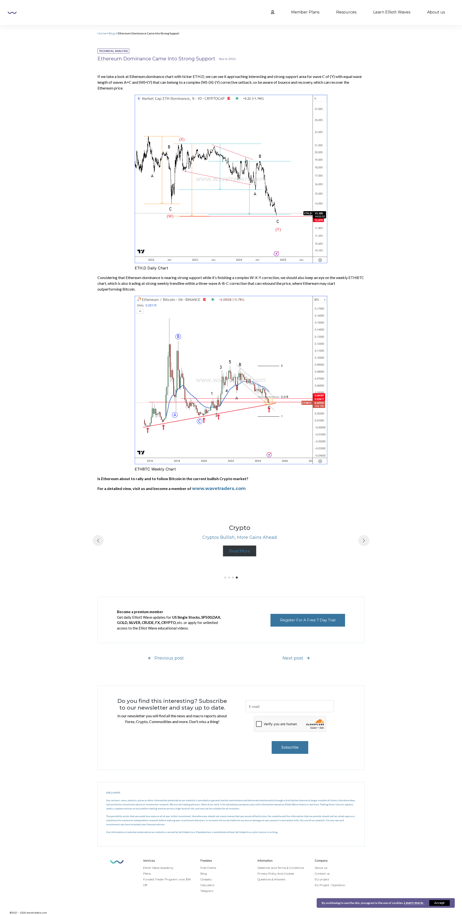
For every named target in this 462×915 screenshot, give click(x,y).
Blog (112, 33)
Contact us (322, 873)
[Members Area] (273, 12)
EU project (322, 879)
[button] (225, 577)
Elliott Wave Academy (158, 868)
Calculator (207, 885)
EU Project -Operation (330, 885)
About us (436, 12)
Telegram (206, 891)
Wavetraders (12, 13)
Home (101, 33)
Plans (147, 873)
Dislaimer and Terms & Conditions (280, 868)
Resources (346, 12)
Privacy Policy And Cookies (275, 873)
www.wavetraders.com (219, 488)
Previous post (169, 658)
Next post (292, 658)
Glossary (206, 879)
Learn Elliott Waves (391, 12)
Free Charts (208, 868)
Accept (439, 903)
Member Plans (305, 12)
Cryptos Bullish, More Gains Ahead (231, 537)
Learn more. (414, 903)
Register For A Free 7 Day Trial (307, 620)
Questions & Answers (271, 879)
